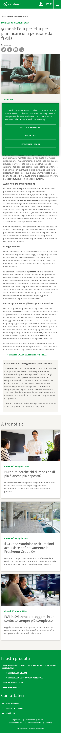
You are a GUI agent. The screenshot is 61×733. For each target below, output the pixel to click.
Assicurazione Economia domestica (25, 678)
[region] (31, 129)
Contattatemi (12, 703)
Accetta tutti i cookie (30, 127)
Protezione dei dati (16, 723)
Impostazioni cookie (30, 144)
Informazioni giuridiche (34, 720)
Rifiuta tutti (30, 136)
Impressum (16, 720)
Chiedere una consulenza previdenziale (28, 355)
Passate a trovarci (15, 708)
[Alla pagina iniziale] (12, 4)
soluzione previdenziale (28, 200)
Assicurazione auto (17, 673)
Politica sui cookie (34, 723)
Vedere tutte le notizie (17, 16)
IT (47, 4)
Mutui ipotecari (15, 682)
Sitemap (49, 723)
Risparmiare (14, 687)
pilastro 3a (33, 271)
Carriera (10, 713)
